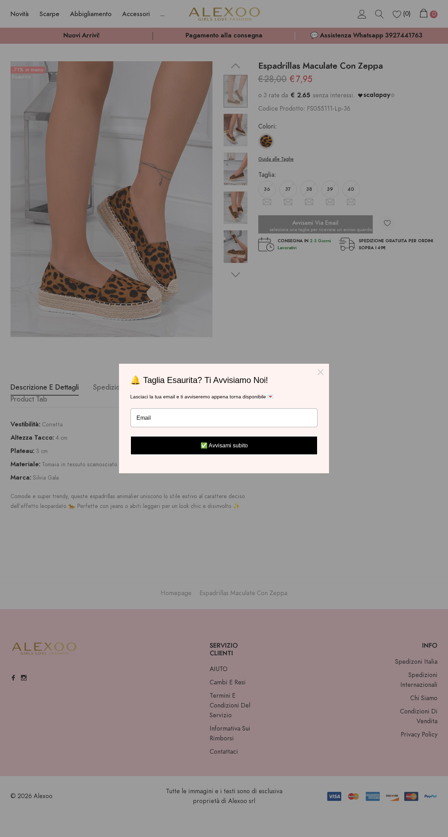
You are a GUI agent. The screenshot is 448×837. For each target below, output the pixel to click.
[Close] (320, 372)
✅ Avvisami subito (224, 445)
